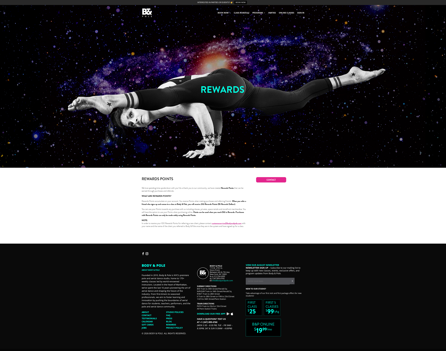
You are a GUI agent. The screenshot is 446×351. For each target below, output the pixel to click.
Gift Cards (148, 324)
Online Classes (286, 13)
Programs (257, 13)
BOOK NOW (241, 2)
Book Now (223, 13)
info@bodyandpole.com (222, 280)
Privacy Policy (174, 327)
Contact (146, 315)
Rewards (171, 324)
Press (169, 318)
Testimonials (149, 318)
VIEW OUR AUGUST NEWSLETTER (262, 265)
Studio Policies (175, 312)
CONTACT (271, 179)
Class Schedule (241, 13)
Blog (169, 321)
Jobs (144, 327)
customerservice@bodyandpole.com (226, 223)
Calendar (147, 321)
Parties (272, 13)
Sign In (300, 13)
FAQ (168, 315)
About (145, 312)
